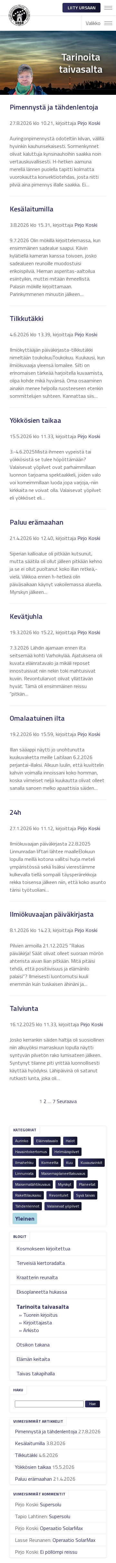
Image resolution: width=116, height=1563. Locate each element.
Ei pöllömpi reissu (58, 1552)
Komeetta (49, 1162)
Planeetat (87, 1184)
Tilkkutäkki (26, 1455)
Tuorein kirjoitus (40, 1315)
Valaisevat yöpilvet (63, 1206)
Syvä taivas (85, 1195)
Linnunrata (24, 1173)
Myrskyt (64, 1184)
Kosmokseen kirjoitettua (43, 1248)
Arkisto (31, 1330)
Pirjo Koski (88, 123)
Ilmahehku (24, 1162)
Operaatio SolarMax (61, 1528)
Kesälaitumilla (30, 1443)
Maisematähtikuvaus (32, 1184)
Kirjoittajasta (37, 1322)
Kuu (69, 1162)
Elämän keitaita (33, 1359)
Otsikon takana (33, 1344)
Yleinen (24, 1218)
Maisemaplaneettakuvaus (63, 1173)
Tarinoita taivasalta (42, 1306)
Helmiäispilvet (66, 1152)
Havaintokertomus (31, 1152)
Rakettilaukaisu (28, 1195)
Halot (70, 1141)
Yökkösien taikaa (33, 1467)
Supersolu (50, 1504)
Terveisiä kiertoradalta (40, 1263)
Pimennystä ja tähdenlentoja (46, 1431)
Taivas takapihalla (35, 1373)
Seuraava (67, 1101)
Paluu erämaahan (33, 1479)
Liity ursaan (82, 7)
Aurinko (21, 1141)
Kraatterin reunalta (37, 1277)
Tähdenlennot (27, 1206)
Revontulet (58, 1195)
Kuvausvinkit (91, 1162)
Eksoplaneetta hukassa (41, 1292)
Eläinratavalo (47, 1141)
